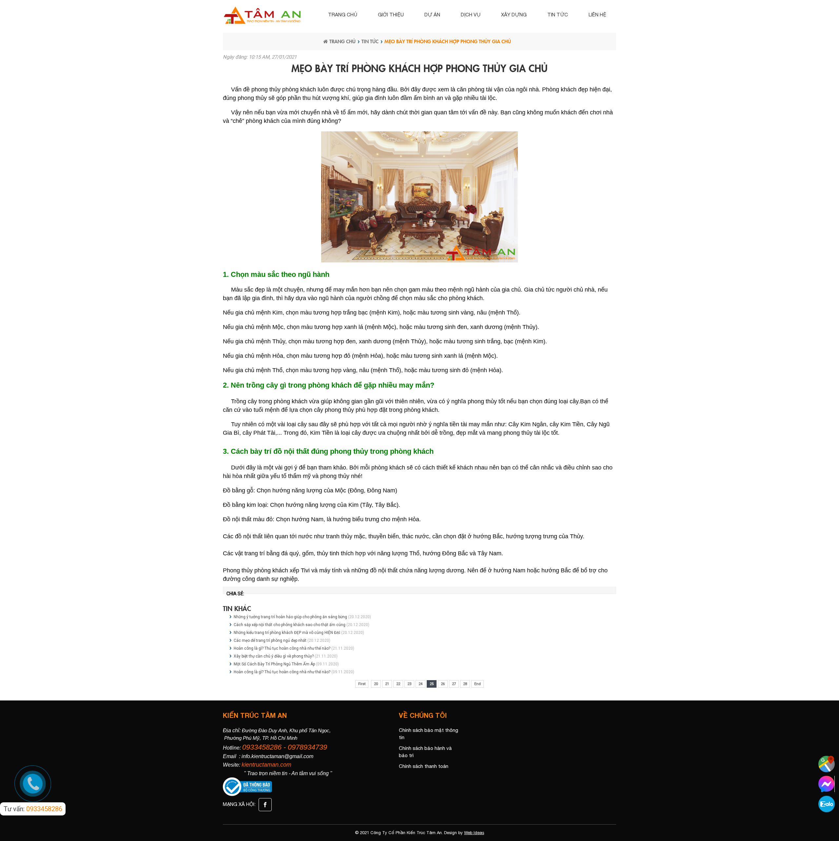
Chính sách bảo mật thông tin (428, 733)
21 (387, 684)
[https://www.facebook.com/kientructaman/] (264, 804)
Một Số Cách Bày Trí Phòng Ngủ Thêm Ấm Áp (275, 664)
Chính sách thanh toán (423, 766)
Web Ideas (474, 832)
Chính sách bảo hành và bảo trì (425, 751)
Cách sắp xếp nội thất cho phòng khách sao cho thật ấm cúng (289, 624)
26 (443, 684)
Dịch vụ (470, 14)
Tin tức (557, 14)
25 (432, 684)
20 (376, 684)
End (477, 684)
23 (409, 684)
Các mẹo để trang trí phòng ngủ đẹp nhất (270, 640)
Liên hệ (597, 14)
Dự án (432, 14)
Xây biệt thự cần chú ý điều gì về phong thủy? (274, 656)
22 (398, 684)
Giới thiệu (391, 14)
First (361, 684)
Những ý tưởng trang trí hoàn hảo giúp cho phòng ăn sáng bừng (290, 617)
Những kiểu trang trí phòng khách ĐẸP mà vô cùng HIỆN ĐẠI (287, 632)
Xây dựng (514, 14)
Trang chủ (342, 14)
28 (465, 684)
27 (454, 684)
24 (420, 684)
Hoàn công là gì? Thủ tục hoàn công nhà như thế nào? (282, 648)
